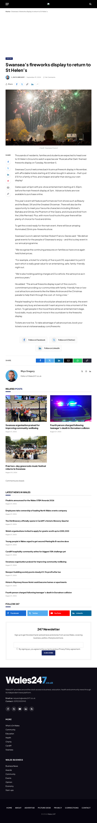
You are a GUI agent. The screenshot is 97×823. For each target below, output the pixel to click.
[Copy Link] (27, 84)
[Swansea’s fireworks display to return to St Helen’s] (48, 117)
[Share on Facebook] (17, 84)
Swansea (9, 750)
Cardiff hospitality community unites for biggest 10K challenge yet (36, 551)
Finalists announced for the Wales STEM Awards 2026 (30, 500)
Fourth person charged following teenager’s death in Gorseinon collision (69, 426)
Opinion (9, 782)
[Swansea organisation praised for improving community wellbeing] (26, 408)
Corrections (72, 808)
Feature (9, 58)
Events (8, 778)
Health (8, 737)
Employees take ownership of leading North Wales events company (36, 510)
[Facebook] (8, 161)
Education (10, 733)
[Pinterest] (8, 181)
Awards (9, 770)
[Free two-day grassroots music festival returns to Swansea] (26, 449)
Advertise (30, 808)
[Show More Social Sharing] (37, 84)
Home (8, 11)
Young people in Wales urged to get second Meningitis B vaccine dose (37, 541)
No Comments (50, 77)
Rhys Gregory (19, 77)
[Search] (90, 4)
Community (10, 729)
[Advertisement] (48, 34)
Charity (9, 741)
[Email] (8, 187)
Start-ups (10, 790)
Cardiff (8, 745)
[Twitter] (8, 168)
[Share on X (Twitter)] (22, 84)
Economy (10, 786)
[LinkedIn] (8, 174)
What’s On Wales (12, 725)
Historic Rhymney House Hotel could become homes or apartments (36, 582)
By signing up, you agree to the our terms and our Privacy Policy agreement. (50, 649)
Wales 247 (51, 814)
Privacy (58, 808)
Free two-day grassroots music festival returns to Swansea (26, 467)
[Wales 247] (48, 4)
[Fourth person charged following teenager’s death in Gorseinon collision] (70, 408)
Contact (86, 808)
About (18, 808)
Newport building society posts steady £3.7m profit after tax (33, 572)
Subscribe (48, 653)
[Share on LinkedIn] (32, 84)
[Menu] (7, 4)
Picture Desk (44, 808)
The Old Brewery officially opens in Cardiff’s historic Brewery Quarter (37, 521)
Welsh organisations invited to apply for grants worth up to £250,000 (37, 531)
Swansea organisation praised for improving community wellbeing (23, 426)
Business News (12, 766)
